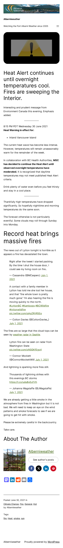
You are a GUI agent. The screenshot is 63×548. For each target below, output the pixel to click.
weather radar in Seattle (26, 334)
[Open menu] (57, 26)
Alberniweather (12, 19)
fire (5, 518)
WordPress (53, 541)
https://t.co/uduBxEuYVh (23, 382)
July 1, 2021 (16, 323)
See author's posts (43, 459)
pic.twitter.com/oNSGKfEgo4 (25, 349)
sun (22, 518)
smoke (17, 518)
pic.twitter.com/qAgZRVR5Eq (25, 313)
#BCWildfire (42, 305)
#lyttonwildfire (17, 309)
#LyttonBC (15, 305)
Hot (35, 504)
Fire (21, 504)
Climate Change (11, 504)
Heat (10, 518)
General (28, 504)
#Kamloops (28, 305)
